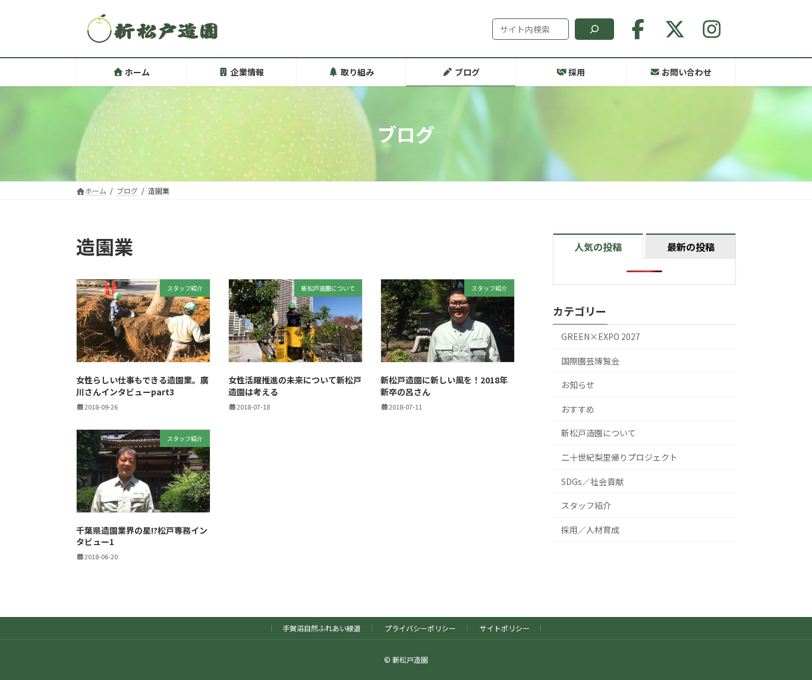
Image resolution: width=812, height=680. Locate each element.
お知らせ (577, 385)
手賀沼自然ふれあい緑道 (321, 628)
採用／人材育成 (590, 530)
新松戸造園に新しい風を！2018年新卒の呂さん (444, 386)
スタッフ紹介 (586, 505)
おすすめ (577, 409)
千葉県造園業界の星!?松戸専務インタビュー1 (141, 536)
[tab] (598, 246)
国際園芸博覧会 (590, 361)
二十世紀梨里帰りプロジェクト (619, 457)
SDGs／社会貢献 (592, 481)
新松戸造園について (598, 433)
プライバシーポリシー (420, 628)
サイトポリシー (505, 628)
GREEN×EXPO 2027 (600, 336)
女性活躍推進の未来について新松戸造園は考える (294, 386)
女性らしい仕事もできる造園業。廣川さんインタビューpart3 (142, 386)
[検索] (594, 29)
